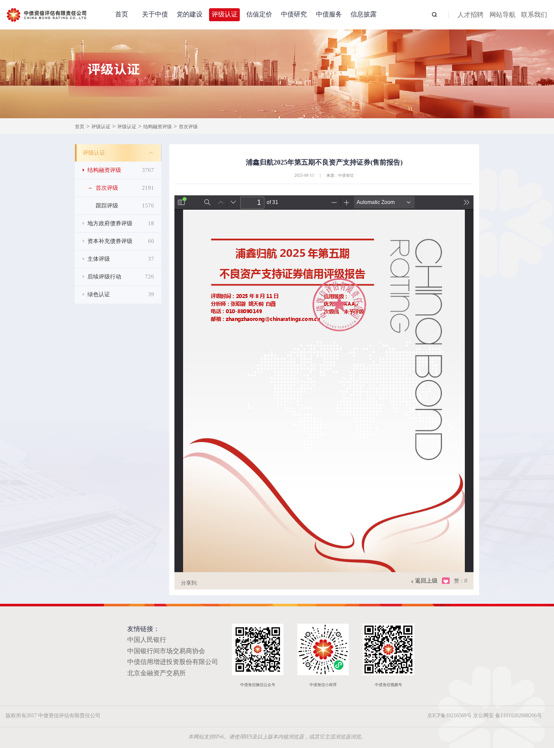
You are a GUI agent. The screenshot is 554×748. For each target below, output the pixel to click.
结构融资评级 (157, 126)
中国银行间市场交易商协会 (166, 651)
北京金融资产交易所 (156, 673)
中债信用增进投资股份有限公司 (172, 661)
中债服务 (329, 14)
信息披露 (364, 14)
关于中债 (155, 14)
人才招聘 (470, 15)
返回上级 (426, 580)
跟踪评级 (125, 205)
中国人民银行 (146, 639)
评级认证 (225, 14)
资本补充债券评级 (120, 241)
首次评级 (188, 126)
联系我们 (534, 15)
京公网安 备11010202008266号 (507, 715)
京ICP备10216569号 (449, 715)
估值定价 (259, 14)
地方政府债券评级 (120, 223)
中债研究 (294, 14)
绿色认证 (120, 294)
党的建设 (190, 14)
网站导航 (502, 15)
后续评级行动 (120, 276)
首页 (121, 14)
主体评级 (120, 259)
